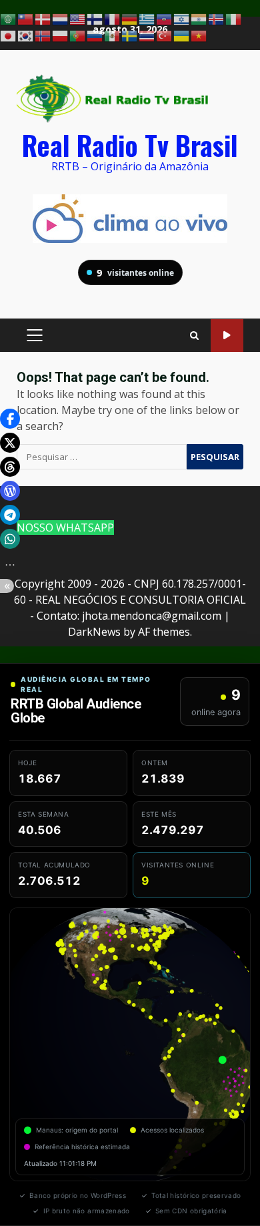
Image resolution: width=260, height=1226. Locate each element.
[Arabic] (8, 18)
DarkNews (94, 631)
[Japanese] (8, 35)
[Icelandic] (216, 18)
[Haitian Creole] (164, 18)
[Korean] (26, 35)
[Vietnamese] (199, 35)
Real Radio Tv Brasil (130, 145)
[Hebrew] (182, 18)
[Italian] (234, 18)
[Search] (194, 336)
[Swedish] (130, 35)
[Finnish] (95, 18)
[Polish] (60, 35)
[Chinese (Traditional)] (26, 18)
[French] (112, 18)
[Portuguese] (78, 35)
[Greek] (147, 18)
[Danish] (43, 18)
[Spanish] (112, 35)
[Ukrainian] (182, 35)
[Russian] (95, 35)
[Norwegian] (43, 35)
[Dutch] (60, 18)
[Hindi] (199, 18)
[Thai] (147, 35)
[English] (78, 18)
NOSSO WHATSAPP (65, 527)
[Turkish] (164, 35)
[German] (130, 18)
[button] (10, 419)
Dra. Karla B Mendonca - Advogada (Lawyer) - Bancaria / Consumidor (227, 335)
